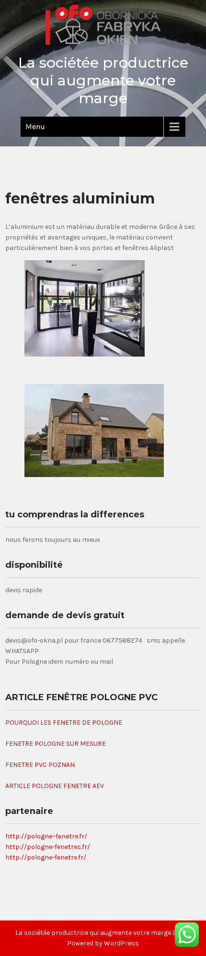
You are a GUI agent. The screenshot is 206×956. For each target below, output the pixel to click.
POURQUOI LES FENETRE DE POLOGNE (63, 722)
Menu (35, 126)
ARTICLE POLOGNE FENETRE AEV (54, 786)
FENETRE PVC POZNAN (40, 765)
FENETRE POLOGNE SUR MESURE (55, 744)
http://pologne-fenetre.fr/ (45, 857)
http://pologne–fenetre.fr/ (46, 836)
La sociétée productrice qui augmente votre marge (103, 80)
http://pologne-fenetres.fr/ (47, 847)
